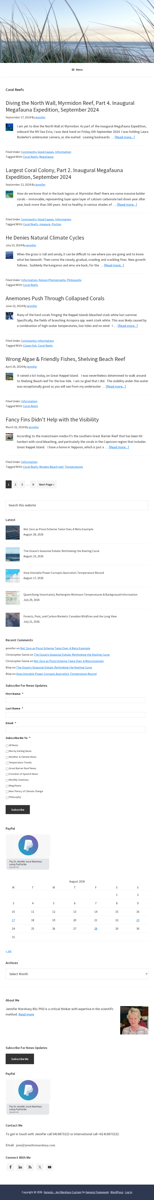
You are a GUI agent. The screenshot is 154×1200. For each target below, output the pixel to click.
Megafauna (46, 157)
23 (137, 920)
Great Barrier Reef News (22, 768)
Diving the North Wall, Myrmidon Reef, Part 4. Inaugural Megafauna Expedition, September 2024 (70, 106)
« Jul (8, 951)
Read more (26, 1014)
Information (63, 152)
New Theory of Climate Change (26, 791)
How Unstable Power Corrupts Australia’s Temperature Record (63, 573)
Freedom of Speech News (23, 774)
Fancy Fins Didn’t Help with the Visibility (52, 419)
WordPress (116, 1192)
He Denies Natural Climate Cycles (45, 237)
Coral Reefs (30, 157)
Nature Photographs (52, 280)
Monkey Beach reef (51, 467)
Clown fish (30, 345)
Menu (79, 69)
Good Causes (46, 152)
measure (44, 224)
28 (95, 928)
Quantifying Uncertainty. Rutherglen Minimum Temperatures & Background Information (80, 594)
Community (28, 152)
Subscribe (17, 809)
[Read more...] (125, 137)
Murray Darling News (20, 751)
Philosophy (74, 280)
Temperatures (74, 467)
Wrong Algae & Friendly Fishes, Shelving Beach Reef (65, 358)
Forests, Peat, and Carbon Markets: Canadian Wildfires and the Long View (70, 616)
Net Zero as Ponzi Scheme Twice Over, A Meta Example (58, 529)
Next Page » (46, 485)
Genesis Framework (97, 1192)
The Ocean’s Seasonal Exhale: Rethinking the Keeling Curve (61, 551)
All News (13, 745)
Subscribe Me (19, 1059)
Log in (128, 1192)
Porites (56, 224)
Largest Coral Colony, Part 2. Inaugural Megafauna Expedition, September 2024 (64, 173)
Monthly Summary (19, 779)
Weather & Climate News (22, 756)
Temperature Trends (20, 762)
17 (13, 920)
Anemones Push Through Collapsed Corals (55, 298)
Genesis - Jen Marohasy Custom (62, 1192)
